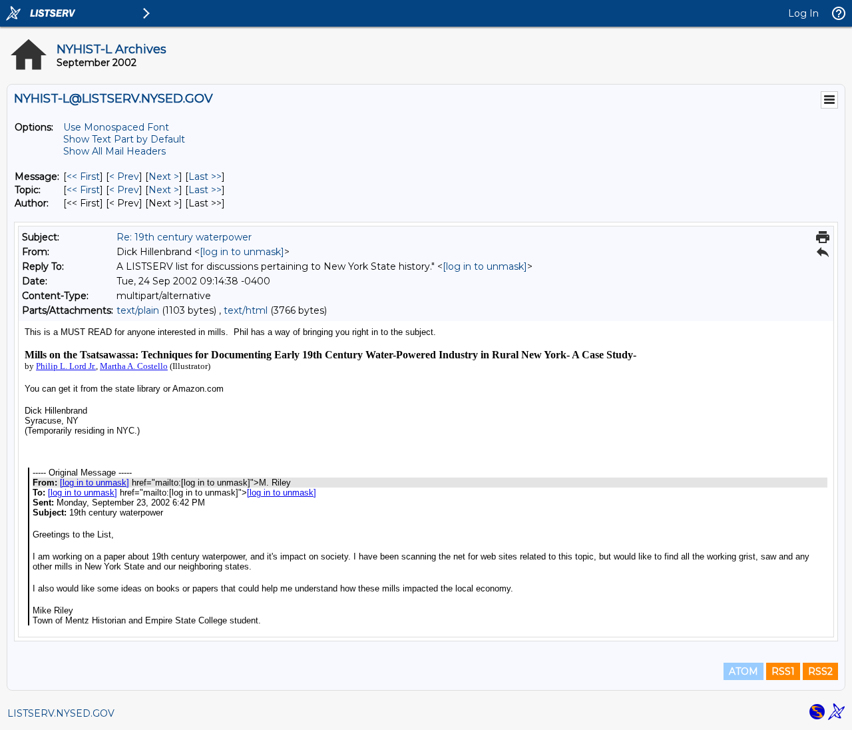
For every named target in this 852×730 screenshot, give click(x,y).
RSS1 (783, 671)
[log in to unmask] (242, 252)
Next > (163, 176)
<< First (83, 176)
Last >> (205, 176)
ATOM (743, 671)
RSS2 (820, 671)
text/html (246, 310)
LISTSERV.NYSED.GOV (60, 713)
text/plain (137, 310)
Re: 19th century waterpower (184, 237)
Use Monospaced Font (116, 127)
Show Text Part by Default (124, 139)
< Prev (124, 176)
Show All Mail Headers (114, 151)
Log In (803, 13)
